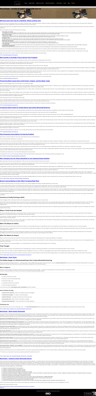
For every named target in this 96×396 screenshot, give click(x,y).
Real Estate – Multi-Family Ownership (12, 311)
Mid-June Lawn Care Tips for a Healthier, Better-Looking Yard (20, 21)
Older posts (2, 387)
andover (4, 178)
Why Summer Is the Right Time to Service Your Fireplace (18, 57)
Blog (69, 3)
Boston (4, 155)
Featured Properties (50, 3)
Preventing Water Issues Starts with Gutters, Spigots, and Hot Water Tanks (25, 81)
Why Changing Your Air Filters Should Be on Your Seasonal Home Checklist (25, 158)
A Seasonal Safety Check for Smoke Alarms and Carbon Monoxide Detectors (25, 107)
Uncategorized (31, 386)
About (65, 3)
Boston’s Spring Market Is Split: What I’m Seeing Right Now (19, 181)
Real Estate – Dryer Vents (8, 257)
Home (26, 3)
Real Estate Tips (15, 54)
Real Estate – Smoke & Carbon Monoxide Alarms (16, 358)
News (15, 254)
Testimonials (59, 3)
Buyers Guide (31, 3)
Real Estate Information (7, 54)
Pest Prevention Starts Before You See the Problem (17, 134)
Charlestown (8, 155)
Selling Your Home (40, 3)
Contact (73, 3)
